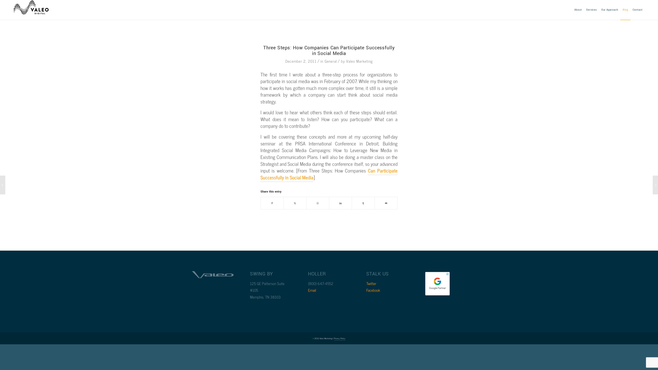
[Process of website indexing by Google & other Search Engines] (655, 185)
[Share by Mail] (386, 203)
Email (312, 290)
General (331, 61)
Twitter (371, 283)
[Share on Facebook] (272, 203)
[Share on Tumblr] (363, 203)
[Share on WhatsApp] (317, 203)
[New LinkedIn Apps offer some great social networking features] (2, 185)
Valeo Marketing (359, 61)
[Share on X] (295, 203)
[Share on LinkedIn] (340, 203)
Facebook (373, 290)
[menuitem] (578, 10)
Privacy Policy (339, 338)
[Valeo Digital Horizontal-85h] (34, 10)
